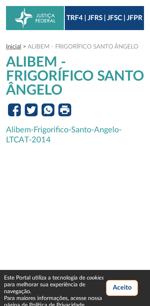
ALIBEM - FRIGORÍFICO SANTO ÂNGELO (83, 47)
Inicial (13, 47)
